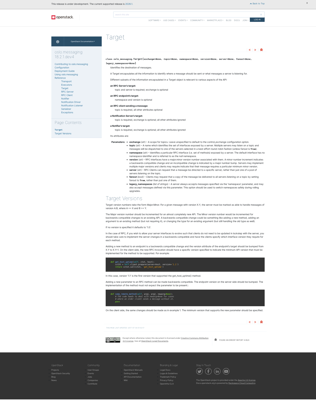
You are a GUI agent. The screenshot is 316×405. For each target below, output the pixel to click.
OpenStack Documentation (82, 41)
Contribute (92, 383)
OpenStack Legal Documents (154, 341)
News (54, 380)
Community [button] (196, 20)
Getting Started (131, 373)
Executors (66, 84)
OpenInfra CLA (167, 383)
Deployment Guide (65, 71)
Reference (60, 77)
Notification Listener (72, 105)
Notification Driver (71, 102)
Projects (55, 370)
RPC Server (67, 91)
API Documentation (133, 377)
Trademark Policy (168, 377)
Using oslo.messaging (66, 74)
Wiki (126, 380)
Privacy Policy (166, 380)
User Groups (93, 370)
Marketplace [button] (214, 20)
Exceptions (67, 112)
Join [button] (244, 20)
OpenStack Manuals (133, 370)
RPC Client (67, 95)
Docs (237, 20)
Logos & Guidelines (169, 373)
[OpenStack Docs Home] (57, 41)
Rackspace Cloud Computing (241, 383)
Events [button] (182, 20)
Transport (66, 81)
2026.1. (129, 3)
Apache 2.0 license (246, 380)
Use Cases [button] (168, 20)
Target (64, 88)
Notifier (65, 98)
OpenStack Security (60, 373)
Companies (93, 380)
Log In (257, 19)
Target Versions (63, 133)
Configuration (62, 67)
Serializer (66, 108)
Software (153, 20)
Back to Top (258, 3)
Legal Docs (165, 370)
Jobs (90, 377)
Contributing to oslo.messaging (71, 64)
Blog (228, 20)
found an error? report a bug (234, 340)
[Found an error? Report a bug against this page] (261, 50)
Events (91, 373)
